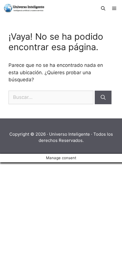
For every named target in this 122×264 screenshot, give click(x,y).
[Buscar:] (52, 97)
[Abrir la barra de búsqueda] (103, 8)
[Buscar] (103, 97)
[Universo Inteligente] (24, 8)
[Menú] (115, 8)
